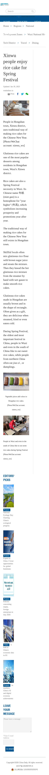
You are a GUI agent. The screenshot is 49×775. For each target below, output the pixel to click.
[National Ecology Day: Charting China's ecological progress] (8, 496)
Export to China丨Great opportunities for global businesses (8, 563)
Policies (22, 21)
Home (6, 21)
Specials (8, 28)
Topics (25, 28)
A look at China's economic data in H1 (8, 650)
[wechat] (27, 94)
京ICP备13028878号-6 (24, 766)
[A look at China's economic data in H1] (8, 631)
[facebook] (17, 94)
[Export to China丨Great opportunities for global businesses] (8, 542)
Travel (24, 42)
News (37, 21)
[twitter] (22, 94)
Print (12, 94)
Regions (8, 35)
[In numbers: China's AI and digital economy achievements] (8, 671)
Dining (35, 42)
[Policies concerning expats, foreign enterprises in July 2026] (8, 585)
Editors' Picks (8, 478)
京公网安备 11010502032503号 (26, 770)
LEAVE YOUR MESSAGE (9, 710)
